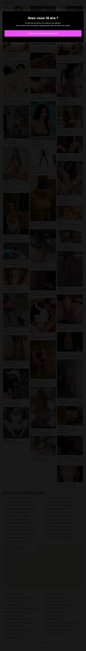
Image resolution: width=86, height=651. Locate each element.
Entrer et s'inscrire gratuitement (43, 33)
